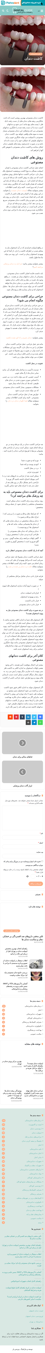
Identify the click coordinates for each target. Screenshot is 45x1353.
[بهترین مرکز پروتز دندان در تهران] (12, 1053)
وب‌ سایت (39, 852)
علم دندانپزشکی (26, 19)
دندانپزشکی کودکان (34, 1018)
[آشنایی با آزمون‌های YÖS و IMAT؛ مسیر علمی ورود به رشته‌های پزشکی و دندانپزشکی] (36, 987)
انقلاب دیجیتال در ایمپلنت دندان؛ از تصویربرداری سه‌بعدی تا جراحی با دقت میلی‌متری (15, 963)
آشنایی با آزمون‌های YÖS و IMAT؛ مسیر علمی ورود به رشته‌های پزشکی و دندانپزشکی (15, 986)
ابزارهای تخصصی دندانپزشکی (31, 1169)
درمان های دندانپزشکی (33, 1006)
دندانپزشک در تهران (36, 1322)
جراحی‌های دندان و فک (33, 1137)
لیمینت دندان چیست (18, 190)
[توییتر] (34, 716)
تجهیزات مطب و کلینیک (33, 1165)
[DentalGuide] (22, 10)
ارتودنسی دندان (36, 1129)
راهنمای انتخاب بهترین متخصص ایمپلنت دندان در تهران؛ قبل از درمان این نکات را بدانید (16, 951)
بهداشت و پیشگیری (34, 1030)
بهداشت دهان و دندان (34, 1210)
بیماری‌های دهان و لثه (34, 1214)
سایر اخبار (38, 1157)
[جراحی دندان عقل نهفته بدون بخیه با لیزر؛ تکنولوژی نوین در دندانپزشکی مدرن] (33, 1082)
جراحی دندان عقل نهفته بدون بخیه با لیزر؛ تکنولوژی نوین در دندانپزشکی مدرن (33, 1093)
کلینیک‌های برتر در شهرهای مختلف (29, 1198)
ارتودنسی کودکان (35, 1186)
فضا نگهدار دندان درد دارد (18, 401)
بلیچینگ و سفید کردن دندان (32, 1141)
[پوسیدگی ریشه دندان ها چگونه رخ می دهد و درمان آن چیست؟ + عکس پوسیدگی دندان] (12, 1082)
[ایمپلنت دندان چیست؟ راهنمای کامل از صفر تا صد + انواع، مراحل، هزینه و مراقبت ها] (33, 1054)
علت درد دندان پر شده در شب (20, 566)
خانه (39, 19)
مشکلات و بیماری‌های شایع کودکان (29, 1182)
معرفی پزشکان (36, 1194)
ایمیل (40, 843)
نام (41, 833)
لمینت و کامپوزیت (35, 1124)
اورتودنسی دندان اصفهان (34, 1316)
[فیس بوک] (40, 716)
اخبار (34, 19)
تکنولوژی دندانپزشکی (34, 1026)
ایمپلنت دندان (37, 1133)
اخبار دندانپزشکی (35, 1153)
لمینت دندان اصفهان (36, 1311)
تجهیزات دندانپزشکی (34, 1014)
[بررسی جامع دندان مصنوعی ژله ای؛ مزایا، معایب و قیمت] (36, 976)
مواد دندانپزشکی (35, 1174)
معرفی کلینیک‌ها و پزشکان (32, 1022)
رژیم (40, 1222)
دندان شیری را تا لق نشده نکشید (19, 337)
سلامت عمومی (36, 1034)
